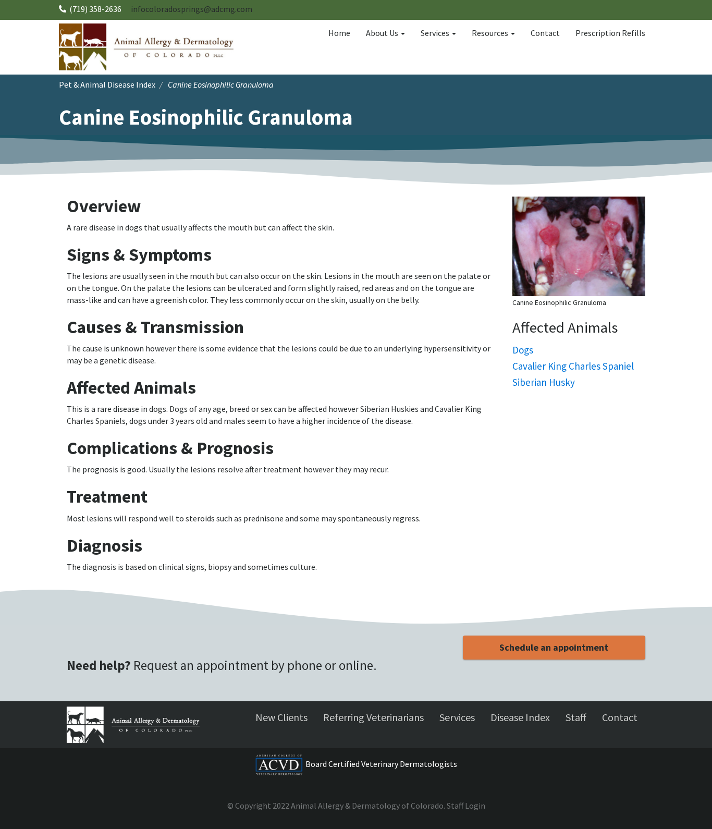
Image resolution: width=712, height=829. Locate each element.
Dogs (522, 350)
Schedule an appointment (553, 647)
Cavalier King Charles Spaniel (573, 366)
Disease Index (520, 717)
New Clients (281, 717)
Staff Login (466, 805)
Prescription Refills (610, 33)
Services (436, 33)
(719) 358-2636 (95, 9)
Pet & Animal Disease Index (107, 84)
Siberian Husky (543, 382)
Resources (491, 33)
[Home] (150, 46)
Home (339, 33)
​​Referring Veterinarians (373, 717)
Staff (576, 717)
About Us (383, 33)
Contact (545, 33)
